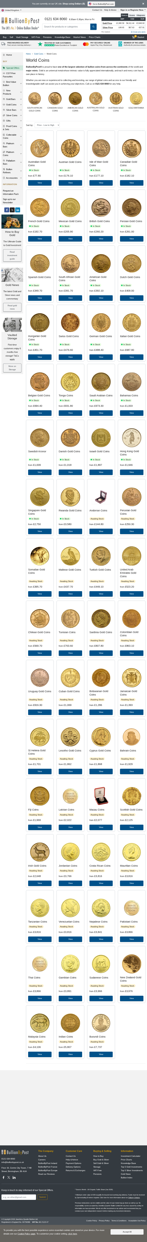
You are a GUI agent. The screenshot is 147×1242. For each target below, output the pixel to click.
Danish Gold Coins (69, 451)
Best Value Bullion (9, 83)
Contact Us (97, 10)
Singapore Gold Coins (37, 512)
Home (9, 55)
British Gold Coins (99, 221)
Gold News (12, 285)
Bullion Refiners (7, 171)
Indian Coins (66, 1036)
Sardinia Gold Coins (100, 632)
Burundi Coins (97, 1036)
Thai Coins (34, 977)
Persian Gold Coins (131, 221)
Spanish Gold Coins (39, 277)
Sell (11, 37)
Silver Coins (11, 115)
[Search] (93, 27)
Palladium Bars (9, 162)
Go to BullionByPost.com (103, 4)
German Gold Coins (100, 336)
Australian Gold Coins (37, 163)
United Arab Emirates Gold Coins (128, 573)
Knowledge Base (62, 37)
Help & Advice (110, 10)
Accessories (12, 178)
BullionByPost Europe (47, 1170)
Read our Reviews (46, 1174)
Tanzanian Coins (37, 921)
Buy (5, 37)
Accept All (127, 1232)
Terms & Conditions (118, 1221)
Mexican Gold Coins (70, 221)
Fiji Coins (33, 809)
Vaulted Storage (12, 337)
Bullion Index (126, 1177)
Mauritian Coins (129, 865)
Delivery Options (73, 1167)
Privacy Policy (104, 1221)
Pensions (47, 37)
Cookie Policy (91, 1221)
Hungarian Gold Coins (37, 338)
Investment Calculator (130, 1156)
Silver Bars (11, 110)
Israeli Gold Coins (99, 451)
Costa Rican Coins (100, 865)
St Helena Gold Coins (37, 752)
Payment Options (73, 1163)
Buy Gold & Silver (101, 1159)
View (40, 183)
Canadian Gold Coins (128, 163)
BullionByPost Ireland (47, 1163)
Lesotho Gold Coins (70, 750)
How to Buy (98, 1156)
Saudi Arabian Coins (101, 395)
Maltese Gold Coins (70, 569)
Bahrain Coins (128, 750)
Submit (42, 1197)
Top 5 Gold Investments (131, 1167)
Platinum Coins (8, 154)
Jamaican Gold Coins (128, 693)
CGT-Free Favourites (9, 75)
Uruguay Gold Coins (39, 691)
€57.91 (141, 27)
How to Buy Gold (12, 233)
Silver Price (108, 27)
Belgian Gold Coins (39, 395)
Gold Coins (11, 104)
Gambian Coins (67, 977)
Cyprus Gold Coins (100, 750)
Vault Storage (22, 37)
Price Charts (94, 37)
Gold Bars (11, 99)
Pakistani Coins (129, 921)
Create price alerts (139, 32)
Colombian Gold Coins (129, 634)
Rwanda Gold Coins (70, 510)
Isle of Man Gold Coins (98, 163)
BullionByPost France (47, 1167)
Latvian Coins (66, 809)
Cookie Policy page (26, 1234)
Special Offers (12, 68)
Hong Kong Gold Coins (129, 453)
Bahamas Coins (129, 395)
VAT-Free (35, 37)
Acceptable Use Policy (137, 1221)
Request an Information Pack (11, 192)
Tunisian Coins (67, 632)
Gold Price (107, 23)
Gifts (8, 120)
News (79, 37)
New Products (7, 92)
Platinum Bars (8, 145)
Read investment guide (12, 255)
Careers (41, 1159)
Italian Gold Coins (130, 336)
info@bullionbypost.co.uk (12, 1162)
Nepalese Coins (98, 921)
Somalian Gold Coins (36, 571)
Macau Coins (96, 809)
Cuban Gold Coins (69, 691)
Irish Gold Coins (37, 865)
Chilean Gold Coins (39, 632)
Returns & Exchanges (75, 1170)
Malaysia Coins (37, 1036)
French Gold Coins (39, 221)
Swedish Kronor (37, 451)
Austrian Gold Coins (70, 162)
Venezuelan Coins (69, 921)
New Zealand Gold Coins (130, 979)
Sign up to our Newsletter (9, 201)
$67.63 (131, 27)
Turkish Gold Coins (100, 569)
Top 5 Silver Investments (132, 1170)
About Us (42, 1156)
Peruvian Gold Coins (128, 512)
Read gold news (12, 307)
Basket (139, 36)
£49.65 (121, 27)
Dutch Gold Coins (130, 277)
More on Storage (12, 368)
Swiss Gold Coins (69, 336)
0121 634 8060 (8, 1159)
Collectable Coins (9, 136)
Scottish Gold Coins (131, 809)
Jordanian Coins (68, 865)
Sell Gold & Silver (101, 1163)
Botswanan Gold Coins (98, 693)
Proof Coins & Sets (10, 128)
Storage (96, 1167)
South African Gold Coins (69, 279)
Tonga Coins (66, 395)
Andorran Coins (98, 510)
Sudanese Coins (98, 977)
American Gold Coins (97, 279)
